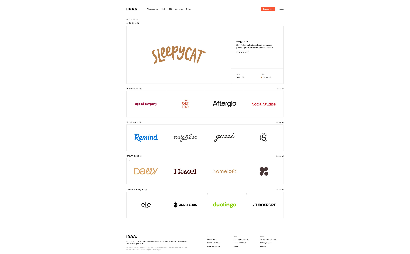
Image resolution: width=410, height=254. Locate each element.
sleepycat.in (242, 41)
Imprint (263, 246)
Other (188, 9)
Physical (255, 182)
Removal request (213, 246)
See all (281, 89)
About (281, 9)
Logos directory (240, 243)
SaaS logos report (241, 239)
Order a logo (268, 9)
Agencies (179, 9)
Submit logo (212, 239)
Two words (242, 52)
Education (137, 148)
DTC (170, 9)
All (152, 9)
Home (135, 19)
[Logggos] (131, 9)
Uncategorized (179, 182)
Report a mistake (213, 243)
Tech (163, 9)
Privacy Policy (265, 243)
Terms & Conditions (268, 239)
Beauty (214, 148)
